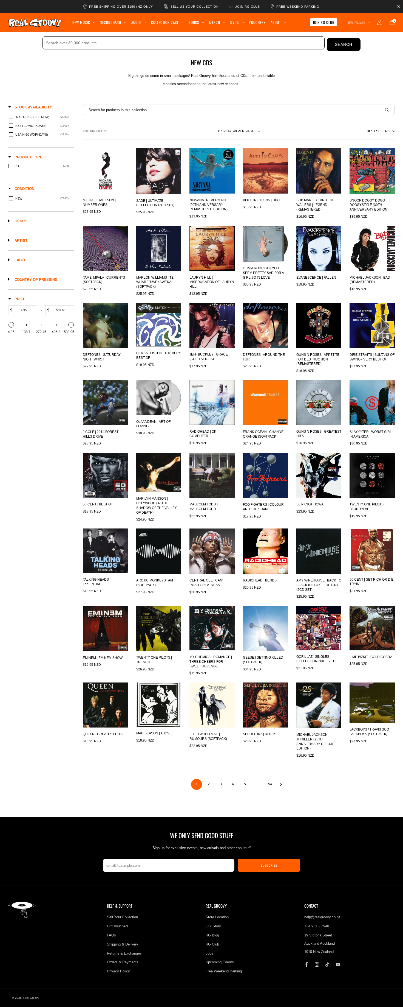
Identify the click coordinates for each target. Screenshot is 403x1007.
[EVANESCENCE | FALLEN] (319, 248)
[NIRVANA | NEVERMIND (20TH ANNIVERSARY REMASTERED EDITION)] (212, 171)
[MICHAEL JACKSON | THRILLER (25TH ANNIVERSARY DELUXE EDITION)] (319, 705)
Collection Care (165, 22)
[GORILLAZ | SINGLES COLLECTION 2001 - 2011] (319, 628)
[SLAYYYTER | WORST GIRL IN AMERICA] (372, 402)
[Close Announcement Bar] (398, 6)
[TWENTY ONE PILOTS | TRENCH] (158, 628)
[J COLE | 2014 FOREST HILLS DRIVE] (105, 402)
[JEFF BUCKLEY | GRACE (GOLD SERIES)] (212, 325)
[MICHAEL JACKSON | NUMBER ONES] (105, 171)
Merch (214, 22)
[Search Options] (389, 110)
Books (194, 22)
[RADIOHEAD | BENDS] (265, 551)
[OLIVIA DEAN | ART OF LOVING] (158, 397)
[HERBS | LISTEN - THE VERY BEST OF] (158, 324)
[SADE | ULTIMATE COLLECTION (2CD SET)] (158, 171)
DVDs (234, 22)
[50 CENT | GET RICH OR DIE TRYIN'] (372, 550)
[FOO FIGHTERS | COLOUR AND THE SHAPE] (265, 475)
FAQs (111, 935)
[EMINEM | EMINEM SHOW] (105, 628)
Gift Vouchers (118, 926)
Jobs (209, 953)
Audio (136, 22)
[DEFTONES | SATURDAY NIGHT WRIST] (105, 325)
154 (269, 784)
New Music (81, 22)
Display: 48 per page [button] (236, 131)
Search (343, 44)
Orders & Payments (122, 962)
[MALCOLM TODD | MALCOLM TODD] (212, 475)
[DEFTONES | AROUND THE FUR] (265, 325)
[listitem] (118, 6)
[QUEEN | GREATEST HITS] (105, 705)
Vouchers (257, 22)
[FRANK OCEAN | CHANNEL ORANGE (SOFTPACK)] (265, 402)
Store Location (217, 917)
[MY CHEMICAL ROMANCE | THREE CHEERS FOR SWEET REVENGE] (212, 628)
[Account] (379, 22)
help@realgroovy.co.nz (322, 917)
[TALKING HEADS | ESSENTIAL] (105, 550)
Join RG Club (323, 22)
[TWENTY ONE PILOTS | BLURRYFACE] (372, 475)
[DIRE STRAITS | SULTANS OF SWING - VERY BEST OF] (372, 325)
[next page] (281, 784)
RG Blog (212, 935)
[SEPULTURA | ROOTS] (265, 705)
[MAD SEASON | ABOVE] (158, 704)
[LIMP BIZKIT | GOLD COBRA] (372, 628)
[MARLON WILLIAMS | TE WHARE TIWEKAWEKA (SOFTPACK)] (158, 248)
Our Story (213, 926)
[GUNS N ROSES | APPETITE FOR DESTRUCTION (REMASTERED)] (319, 325)
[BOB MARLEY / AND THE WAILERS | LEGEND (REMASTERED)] (319, 171)
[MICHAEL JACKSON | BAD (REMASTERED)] (372, 248)
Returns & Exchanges (124, 953)
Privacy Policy (118, 971)
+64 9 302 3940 (316, 926)
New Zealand (356, 23)
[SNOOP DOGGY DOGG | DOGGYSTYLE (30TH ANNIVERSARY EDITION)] (372, 171)
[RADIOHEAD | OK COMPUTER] (212, 402)
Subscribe (269, 865)
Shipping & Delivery (122, 944)
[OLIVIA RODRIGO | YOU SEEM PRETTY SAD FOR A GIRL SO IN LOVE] (265, 244)
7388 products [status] (95, 131)
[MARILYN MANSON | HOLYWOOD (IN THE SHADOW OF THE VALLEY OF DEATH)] (158, 472)
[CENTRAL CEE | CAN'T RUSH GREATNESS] (212, 551)
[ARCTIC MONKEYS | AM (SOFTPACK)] (158, 551)
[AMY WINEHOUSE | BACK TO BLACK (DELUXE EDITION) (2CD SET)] (319, 551)
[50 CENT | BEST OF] (105, 475)
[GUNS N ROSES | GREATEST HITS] (319, 402)
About (276, 22)
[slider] (11, 325)
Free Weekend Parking (224, 971)
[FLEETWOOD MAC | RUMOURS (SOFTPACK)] (212, 705)
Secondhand (110, 22)
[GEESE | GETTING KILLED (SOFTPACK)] (265, 628)
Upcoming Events (220, 962)
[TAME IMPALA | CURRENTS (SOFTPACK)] (105, 248)
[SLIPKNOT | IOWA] (319, 475)
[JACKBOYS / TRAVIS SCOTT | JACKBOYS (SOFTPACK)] (372, 702)
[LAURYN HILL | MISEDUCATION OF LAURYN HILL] (212, 248)
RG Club (212, 944)
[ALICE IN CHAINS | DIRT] (265, 171)
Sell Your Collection (122, 917)
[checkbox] (40, 117)
